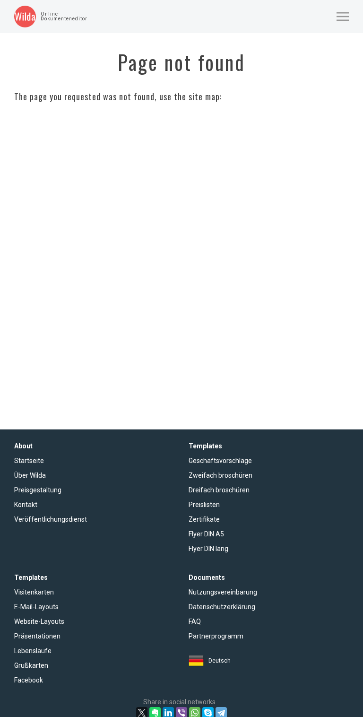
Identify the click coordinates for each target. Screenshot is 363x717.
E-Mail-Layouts (36, 607)
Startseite (29, 460)
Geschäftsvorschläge (220, 460)
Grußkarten (31, 665)
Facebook (28, 680)
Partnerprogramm (216, 636)
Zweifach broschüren (220, 475)
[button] (342, 16)
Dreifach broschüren (219, 490)
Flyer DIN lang (208, 548)
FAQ (195, 621)
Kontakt (25, 504)
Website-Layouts (39, 621)
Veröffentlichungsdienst (50, 519)
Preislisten (204, 504)
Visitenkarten (34, 592)
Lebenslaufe (33, 651)
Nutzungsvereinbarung (223, 592)
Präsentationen (37, 636)
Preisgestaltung (37, 490)
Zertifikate (204, 519)
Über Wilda (30, 475)
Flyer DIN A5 (206, 534)
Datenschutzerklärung (222, 607)
